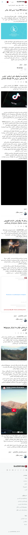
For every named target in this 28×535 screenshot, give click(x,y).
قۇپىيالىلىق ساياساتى (22, 501)
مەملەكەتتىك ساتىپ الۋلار (21, 510)
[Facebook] (18, 13)
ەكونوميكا (25, 487)
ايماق (21, 65)
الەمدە (26, 490)
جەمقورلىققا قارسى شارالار (22, 507)
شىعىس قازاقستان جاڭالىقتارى (19, 452)
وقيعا (17, 5)
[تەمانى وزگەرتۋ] (7, 2)
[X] (15, 13)
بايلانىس (25, 522)
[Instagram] (26, 13)
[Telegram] (21, 13)
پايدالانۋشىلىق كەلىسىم (22, 498)
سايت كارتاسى (24, 519)
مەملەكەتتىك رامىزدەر (22, 504)
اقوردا (9, 5)
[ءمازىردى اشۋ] (2, 2)
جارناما (25, 524)
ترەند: (26, 5)
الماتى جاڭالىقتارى (22, 316)
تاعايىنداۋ (13, 5)
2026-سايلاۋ (21, 5)
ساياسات (25, 481)
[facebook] (21, 470)
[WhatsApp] (23, 13)
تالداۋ (26, 484)
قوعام (25, 65)
